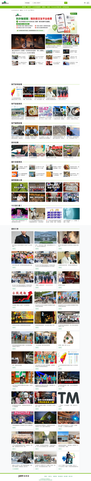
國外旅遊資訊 (16, 162)
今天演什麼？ (16, 205)
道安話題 (15, 142)
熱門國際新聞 (16, 123)
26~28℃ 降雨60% (29, 10)
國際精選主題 (16, 180)
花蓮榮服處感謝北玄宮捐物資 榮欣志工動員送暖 (22, 425)
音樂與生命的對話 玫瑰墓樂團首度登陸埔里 (21, 325)
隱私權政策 (60, 476)
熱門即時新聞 (16, 84)
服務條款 (55, 476)
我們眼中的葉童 (61, 285)
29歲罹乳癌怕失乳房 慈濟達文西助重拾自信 (68, 265)
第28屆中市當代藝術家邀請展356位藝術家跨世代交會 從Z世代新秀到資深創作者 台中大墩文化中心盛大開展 (45, 266)
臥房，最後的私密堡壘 (17, 365)
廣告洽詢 (70, 476)
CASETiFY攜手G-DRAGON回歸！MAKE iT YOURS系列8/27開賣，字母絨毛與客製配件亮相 (68, 466)
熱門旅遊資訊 (16, 104)
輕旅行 (29, 7)
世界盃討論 (66, 7)
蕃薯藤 (5, 3)
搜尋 (48, 7)
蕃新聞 (24, 7)
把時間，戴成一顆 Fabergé (64, 345)
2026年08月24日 (15, 10)
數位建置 (66, 476)
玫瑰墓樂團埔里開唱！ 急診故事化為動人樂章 (45, 325)
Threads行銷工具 (56, 7)
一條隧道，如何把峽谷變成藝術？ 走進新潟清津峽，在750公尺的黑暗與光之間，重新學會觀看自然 (45, 446)
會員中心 (50, 476)
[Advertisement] (43, 74)
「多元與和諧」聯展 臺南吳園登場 (42, 345)
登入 (85, 3)
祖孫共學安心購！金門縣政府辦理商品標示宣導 (22, 265)
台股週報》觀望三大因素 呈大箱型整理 (20, 305)
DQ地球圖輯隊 (37, 7)
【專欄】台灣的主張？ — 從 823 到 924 (44, 285)
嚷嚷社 (44, 7)
